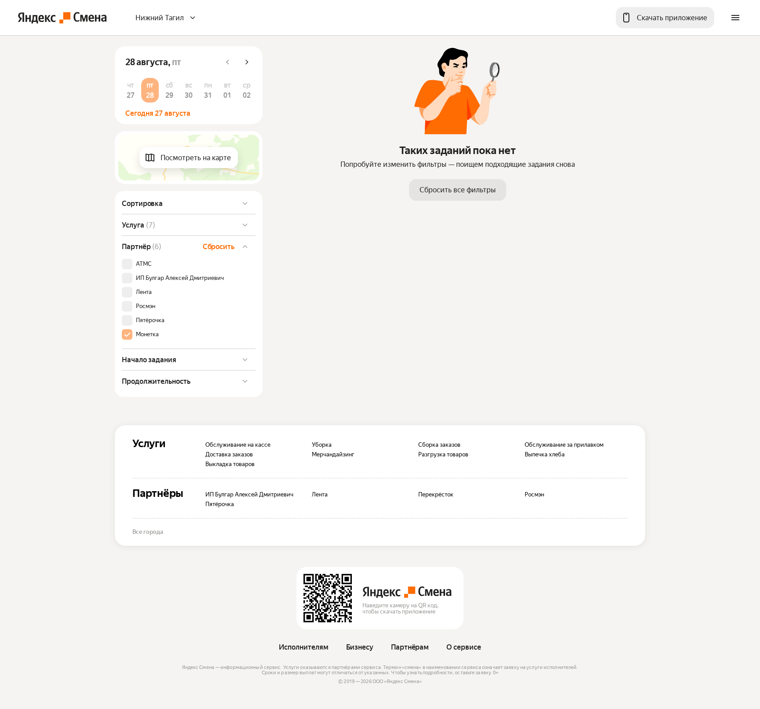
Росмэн (145, 306)
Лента (144, 292)
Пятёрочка (150, 320)
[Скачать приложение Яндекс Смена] (327, 598)
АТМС (144, 264)
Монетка (147, 334)
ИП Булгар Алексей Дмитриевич (180, 278)
